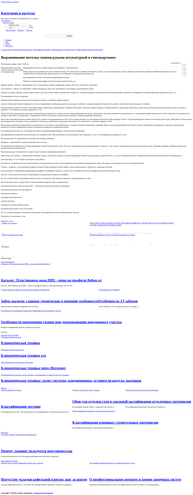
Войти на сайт (8, 23)
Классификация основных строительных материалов (115, 422)
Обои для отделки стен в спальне (99, 401)
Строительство (6, 50)
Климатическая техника (20, 343)
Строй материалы (7, 262)
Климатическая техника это (23, 355)
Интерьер (91, 50)
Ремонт (15, 50)
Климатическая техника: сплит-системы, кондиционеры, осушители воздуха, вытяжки (71, 380)
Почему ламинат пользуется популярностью (36, 451)
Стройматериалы (57, 50)
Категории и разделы (18, 13)
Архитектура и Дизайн (73, 50)
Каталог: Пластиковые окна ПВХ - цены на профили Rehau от (51, 280)
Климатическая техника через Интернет (33, 368)
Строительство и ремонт (43, 493)
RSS (7, 42)
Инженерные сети (26, 50)
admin (14, 64)
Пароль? (21, 30)
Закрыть (29, 30)
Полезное (99, 50)
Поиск (7, 44)
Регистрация (11, 30)
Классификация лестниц (20, 406)
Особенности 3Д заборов (118, 301)
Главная (8, 40)
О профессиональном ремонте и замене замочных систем (135, 479)
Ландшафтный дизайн (41, 50)
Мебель (85, 50)
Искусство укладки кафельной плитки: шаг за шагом (44, 479)
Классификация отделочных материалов (158, 401)
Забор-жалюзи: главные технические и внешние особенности (50, 301)
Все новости (6, 21)
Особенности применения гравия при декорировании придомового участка (61, 322)
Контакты (9, 46)
